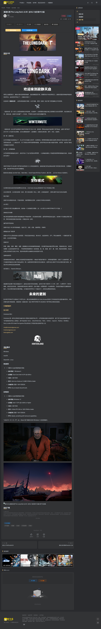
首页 (3, 8)
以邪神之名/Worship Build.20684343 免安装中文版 (91, 119)
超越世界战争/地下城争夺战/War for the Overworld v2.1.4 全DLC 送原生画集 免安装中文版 (91, 127)
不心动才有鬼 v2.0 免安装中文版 (91, 61)
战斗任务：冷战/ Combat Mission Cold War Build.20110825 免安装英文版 (91, 113)
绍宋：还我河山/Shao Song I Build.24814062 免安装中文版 (91, 87)
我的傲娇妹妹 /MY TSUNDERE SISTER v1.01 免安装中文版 (91, 94)
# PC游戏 (7, 525)
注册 (43, 580)
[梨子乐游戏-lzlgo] (8, 619)
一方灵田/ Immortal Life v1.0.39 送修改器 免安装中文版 (91, 140)
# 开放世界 (24, 525)
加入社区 (6, 310)
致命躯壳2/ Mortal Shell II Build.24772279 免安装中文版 (91, 68)
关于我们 (42, 615)
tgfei (8, 15)
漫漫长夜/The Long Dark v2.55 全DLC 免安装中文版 (24, 12)
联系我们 (36, 615)
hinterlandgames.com (10, 330)
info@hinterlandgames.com (11, 327)
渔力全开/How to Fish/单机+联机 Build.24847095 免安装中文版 (91, 56)
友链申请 (24, 615)
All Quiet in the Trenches (89, 132)
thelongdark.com (8, 332)
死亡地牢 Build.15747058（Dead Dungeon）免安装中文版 (91, 167)
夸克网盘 (14, 30)
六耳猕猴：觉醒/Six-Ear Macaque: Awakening (91, 153)
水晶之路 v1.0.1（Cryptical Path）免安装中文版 (91, 161)
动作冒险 (14, 8)
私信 (70, 16)
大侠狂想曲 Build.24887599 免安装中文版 (91, 80)
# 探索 (12, 525)
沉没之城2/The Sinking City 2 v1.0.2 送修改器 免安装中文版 (91, 75)
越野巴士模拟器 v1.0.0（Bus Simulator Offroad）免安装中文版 (91, 147)
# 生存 (18, 525)
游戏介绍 (81, 14)
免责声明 (30, 615)
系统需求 (81, 17)
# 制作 (30, 525)
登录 (34, 580)
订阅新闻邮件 (7, 306)
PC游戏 (8, 8)
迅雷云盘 (30, 30)
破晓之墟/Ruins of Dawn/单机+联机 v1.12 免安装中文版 (92, 48)
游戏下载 (81, 19)
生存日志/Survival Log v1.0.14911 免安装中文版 (91, 42)
